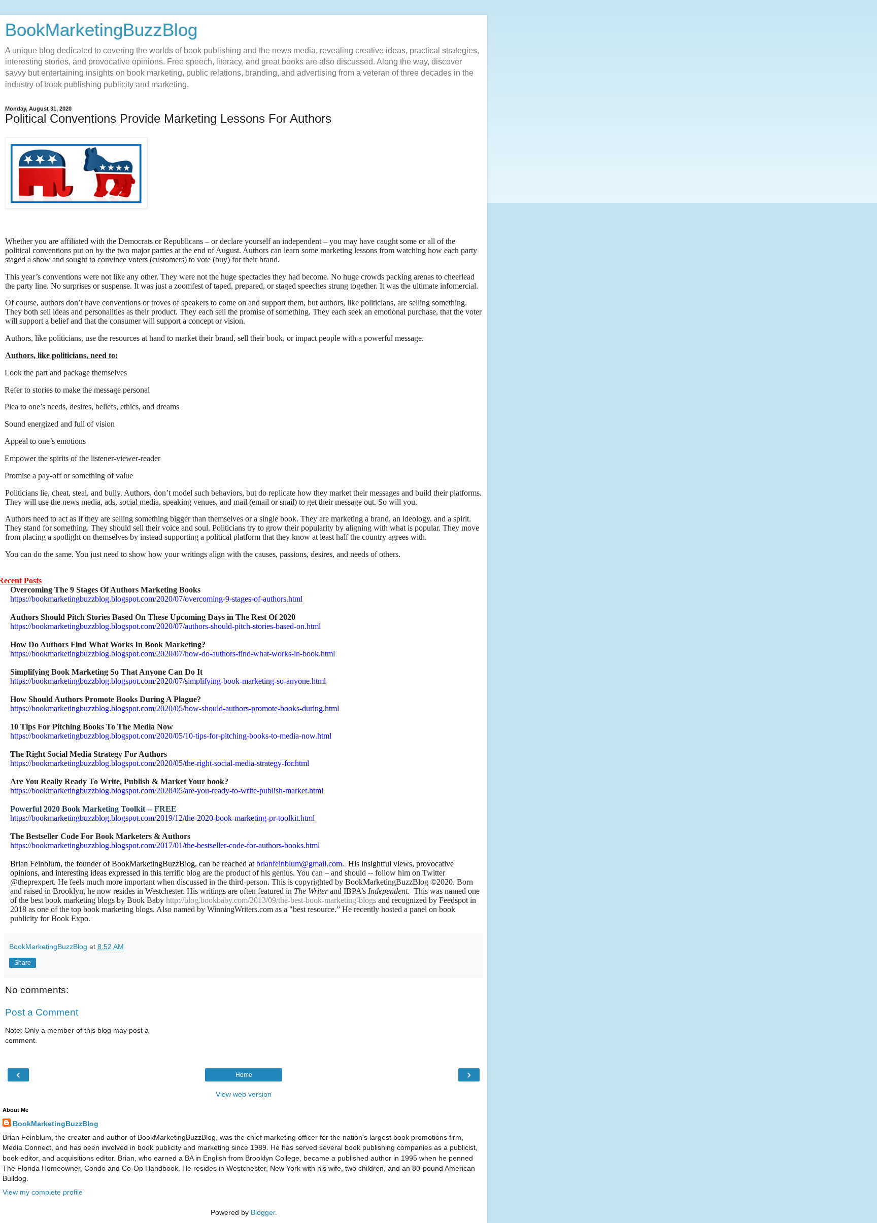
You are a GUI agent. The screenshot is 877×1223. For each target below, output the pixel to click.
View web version (244, 1094)
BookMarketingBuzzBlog (101, 30)
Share (22, 962)
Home (243, 1074)
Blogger (263, 1212)
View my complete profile (43, 1192)
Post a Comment (41, 1012)
